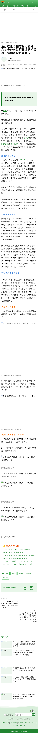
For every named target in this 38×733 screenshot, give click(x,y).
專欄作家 (22, 726)
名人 (11, 43)
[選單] (36, 2)
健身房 (26, 138)
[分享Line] (14, 9)
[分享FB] (5, 9)
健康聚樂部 (13, 723)
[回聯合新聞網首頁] (2, 2)
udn (2, 43)
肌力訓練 (5, 144)
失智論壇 (16, 6)
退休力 (34, 723)
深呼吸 (22, 160)
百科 (28, 6)
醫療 (22, 6)
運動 (5, 110)
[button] (35, 6)
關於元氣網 (5, 723)
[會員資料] (33, 2)
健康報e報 (9, 715)
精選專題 (20, 723)
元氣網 (7, 43)
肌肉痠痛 (14, 144)
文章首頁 (15, 726)
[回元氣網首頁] (6, 2)
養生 (8, 6)
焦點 (2, 6)
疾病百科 (27, 723)
